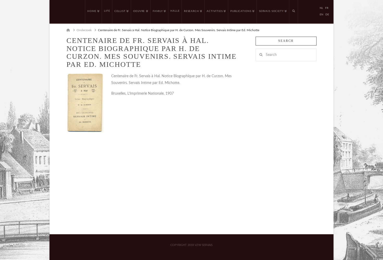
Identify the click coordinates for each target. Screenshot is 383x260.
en (321, 14)
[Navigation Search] (293, 11)
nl (321, 8)
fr (326, 8)
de (327, 14)
